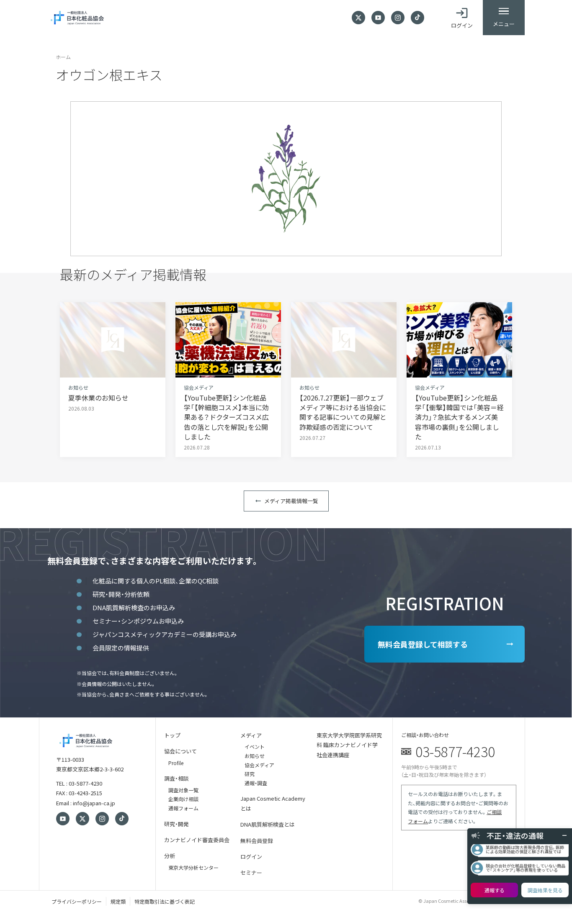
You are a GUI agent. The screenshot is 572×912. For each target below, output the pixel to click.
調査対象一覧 (183, 790)
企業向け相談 (183, 798)
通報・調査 (256, 782)
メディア (251, 735)
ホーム (63, 56)
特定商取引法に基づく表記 (164, 901)
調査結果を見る (545, 890)
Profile (175, 762)
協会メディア (259, 764)
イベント (255, 746)
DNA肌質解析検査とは (267, 824)
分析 (169, 856)
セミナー (251, 872)
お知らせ (255, 755)
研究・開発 (176, 824)
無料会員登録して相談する (423, 644)
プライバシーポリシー (77, 901)
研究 (250, 773)
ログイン (251, 857)
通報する (494, 890)
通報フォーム (183, 808)
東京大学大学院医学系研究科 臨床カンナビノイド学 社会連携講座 (349, 745)
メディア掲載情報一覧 (291, 501)
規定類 (118, 901)
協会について (180, 751)
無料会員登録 (256, 841)
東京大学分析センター (193, 867)
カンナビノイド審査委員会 (196, 840)
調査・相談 (176, 778)
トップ (172, 735)
